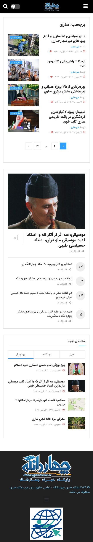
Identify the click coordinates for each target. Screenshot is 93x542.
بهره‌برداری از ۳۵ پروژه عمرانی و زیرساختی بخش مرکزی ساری (63, 89)
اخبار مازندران (16, 37)
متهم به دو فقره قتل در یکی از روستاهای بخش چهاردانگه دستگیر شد (44, 313)
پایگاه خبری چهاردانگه (66, 487)
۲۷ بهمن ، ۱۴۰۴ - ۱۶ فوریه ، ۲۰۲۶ (68, 51)
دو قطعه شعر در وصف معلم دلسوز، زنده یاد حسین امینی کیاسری (41, 295)
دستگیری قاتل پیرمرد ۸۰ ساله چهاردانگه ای (46, 264)
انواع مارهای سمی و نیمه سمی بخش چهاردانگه (44, 278)
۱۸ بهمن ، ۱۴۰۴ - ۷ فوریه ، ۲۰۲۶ (69, 102)
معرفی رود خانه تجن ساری (48, 418)
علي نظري (75, 46)
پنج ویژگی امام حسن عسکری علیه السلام (39, 365)
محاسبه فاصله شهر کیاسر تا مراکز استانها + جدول (40, 402)
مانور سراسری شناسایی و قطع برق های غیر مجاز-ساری (64, 38)
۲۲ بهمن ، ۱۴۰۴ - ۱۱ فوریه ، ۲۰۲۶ (69, 77)
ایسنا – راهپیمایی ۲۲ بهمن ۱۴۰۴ (66, 64)
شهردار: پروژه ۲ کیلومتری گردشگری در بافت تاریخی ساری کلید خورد (67, 116)
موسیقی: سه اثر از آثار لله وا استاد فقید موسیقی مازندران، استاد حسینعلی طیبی (56, 240)
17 (37, 146)
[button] (46, 499)
